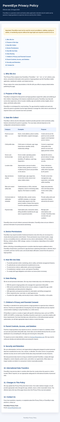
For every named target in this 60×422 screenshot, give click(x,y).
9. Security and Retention (12, 62)
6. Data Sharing (9, 53)
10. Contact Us (9, 65)
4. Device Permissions (12, 48)
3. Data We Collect (10, 45)
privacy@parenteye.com (37, 337)
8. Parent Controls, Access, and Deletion (17, 59)
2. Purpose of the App (11, 42)
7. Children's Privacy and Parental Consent (18, 56)
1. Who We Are (9, 39)
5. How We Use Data (11, 51)
